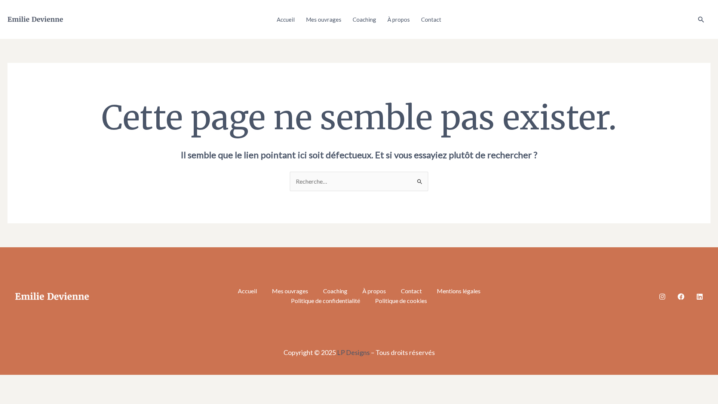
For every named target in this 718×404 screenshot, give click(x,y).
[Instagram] (662, 296)
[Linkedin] (699, 296)
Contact (431, 19)
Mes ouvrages (323, 19)
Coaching (364, 19)
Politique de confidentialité (325, 300)
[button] (701, 19)
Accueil (286, 19)
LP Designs (353, 352)
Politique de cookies (401, 300)
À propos (398, 19)
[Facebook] (681, 296)
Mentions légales (459, 290)
